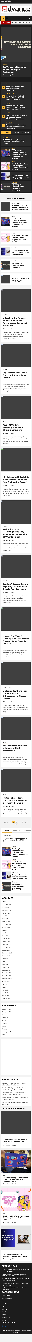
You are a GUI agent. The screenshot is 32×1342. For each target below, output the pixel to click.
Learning (4, 1023)
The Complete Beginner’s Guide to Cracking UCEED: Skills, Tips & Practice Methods (15, 108)
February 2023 (6, 967)
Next (16, 824)
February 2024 (6, 939)
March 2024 (5, 936)
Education (9, 84)
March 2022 (5, 996)
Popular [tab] (16, 132)
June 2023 (5, 961)
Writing (4, 1035)
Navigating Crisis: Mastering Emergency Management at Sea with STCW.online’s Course (15, 533)
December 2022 (6, 973)
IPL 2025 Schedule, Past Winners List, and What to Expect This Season (15, 98)
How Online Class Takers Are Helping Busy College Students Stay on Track (16, 117)
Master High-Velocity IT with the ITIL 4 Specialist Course (20, 280)
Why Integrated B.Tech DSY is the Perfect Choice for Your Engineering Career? (16, 479)
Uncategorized (10, 93)
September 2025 (7, 910)
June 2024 (5, 930)
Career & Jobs (7, 687)
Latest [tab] (7, 132)
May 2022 (5, 990)
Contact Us (5, 1326)
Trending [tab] (26, 132)
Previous (5, 822)
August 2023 (6, 956)
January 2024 (6, 941)
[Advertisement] (16, 1056)
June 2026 (5, 901)
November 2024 (6, 924)
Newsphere (25, 1330)
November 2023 (6, 947)
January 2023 (6, 970)
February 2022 (6, 998)
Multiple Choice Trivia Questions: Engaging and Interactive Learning (15, 800)
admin (15, 75)
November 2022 (6, 976)
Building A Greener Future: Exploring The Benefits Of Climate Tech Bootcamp (15, 586)
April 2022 (5, 993)
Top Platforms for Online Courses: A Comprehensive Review (16, 375)
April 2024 (5, 933)
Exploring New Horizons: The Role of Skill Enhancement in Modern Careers (15, 695)
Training (5, 421)
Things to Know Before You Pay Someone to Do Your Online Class (16, 126)
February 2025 (6, 921)
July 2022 (5, 984)
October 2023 (6, 950)
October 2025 (6, 907)
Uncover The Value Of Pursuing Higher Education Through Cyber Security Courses (16, 640)
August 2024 (6, 927)
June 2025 (5, 916)
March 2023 (5, 964)
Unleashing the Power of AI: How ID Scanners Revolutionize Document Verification (15, 322)
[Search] (29, 18)
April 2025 (5, 919)
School (4, 1026)
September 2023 (7, 953)
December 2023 (6, 944)
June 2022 (5, 987)
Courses (14, 276)
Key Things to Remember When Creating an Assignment (15, 88)
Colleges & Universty (8, 1012)
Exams (8, 103)
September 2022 (7, 978)
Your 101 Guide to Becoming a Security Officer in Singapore (13, 427)
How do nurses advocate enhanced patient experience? (15, 748)
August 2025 (6, 913)
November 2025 (6, 904)
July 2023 (5, 959)
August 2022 (6, 981)
